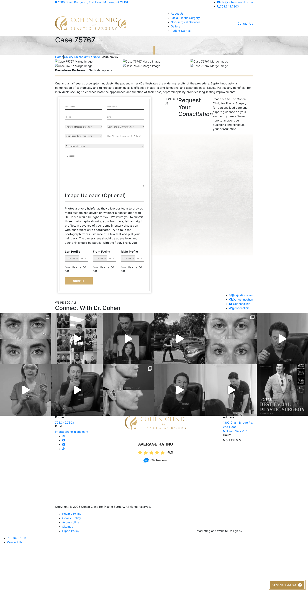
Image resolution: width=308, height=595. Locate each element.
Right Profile (129, 251)
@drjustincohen (242, 295)
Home (59, 57)
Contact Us (245, 23)
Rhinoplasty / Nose (87, 57)
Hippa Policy (70, 531)
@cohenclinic (241, 304)
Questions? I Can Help (284, 585)
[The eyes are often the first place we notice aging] (231, 338)
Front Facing (101, 251)
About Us (177, 13)
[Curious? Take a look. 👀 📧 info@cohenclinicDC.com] (77, 338)
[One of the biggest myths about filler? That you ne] (77, 390)
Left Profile (72, 251)
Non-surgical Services (185, 22)
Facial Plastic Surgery (185, 18)
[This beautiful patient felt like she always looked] (25, 338)
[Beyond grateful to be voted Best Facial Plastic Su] (282, 390)
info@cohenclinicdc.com (236, 2)
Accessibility (70, 522)
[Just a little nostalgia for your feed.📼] (231, 390)
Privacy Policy (71, 514)
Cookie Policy (71, 518)
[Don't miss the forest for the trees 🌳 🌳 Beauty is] (128, 338)
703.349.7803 (229, 6)
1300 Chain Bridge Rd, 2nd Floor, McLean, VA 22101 (92, 2)
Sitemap (67, 526)
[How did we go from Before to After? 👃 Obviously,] (179, 390)
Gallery (175, 26)
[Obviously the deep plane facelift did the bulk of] (282, 338)
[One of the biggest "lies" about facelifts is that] (128, 390)
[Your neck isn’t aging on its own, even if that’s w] (179, 338)
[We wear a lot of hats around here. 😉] (25, 390)
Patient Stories (181, 30)
